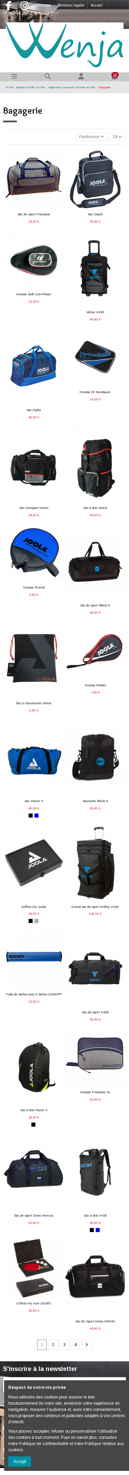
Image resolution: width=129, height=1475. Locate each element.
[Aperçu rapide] (41, 208)
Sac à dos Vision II (33, 1110)
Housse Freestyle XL (95, 1092)
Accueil (97, 5)
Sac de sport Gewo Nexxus (33, 1215)
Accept (19, 1461)
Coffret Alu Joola (33, 907)
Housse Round (34, 587)
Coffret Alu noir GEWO (34, 1303)
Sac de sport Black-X (95, 605)
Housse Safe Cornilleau (33, 294)
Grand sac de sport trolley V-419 (95, 907)
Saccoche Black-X (95, 801)
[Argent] (36, 921)
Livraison (44, 5)
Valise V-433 (95, 312)
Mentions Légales (71, 5)
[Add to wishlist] (25, 208)
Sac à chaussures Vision (34, 703)
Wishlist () (18, 13)
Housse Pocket (95, 685)
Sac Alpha (33, 410)
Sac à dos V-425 (95, 1215)
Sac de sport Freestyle (34, 214)
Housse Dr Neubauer (95, 392)
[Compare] (33, 208)
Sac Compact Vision (34, 508)
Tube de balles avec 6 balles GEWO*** (34, 994)
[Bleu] (36, 815)
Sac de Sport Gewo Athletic (95, 1321)
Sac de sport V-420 (95, 1012)
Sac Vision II (33, 801)
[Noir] (31, 815)
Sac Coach (95, 214)
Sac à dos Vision (95, 508)
